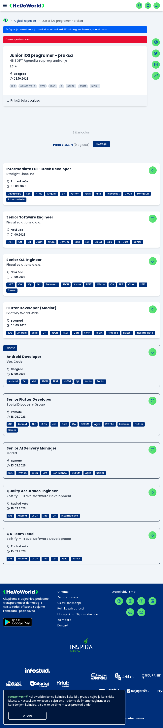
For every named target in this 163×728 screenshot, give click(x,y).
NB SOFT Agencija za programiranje (38, 60)
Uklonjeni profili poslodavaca (77, 614)
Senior (137, 242)
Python (75, 193)
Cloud (128, 193)
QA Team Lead (20, 533)
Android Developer (24, 356)
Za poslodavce (67, 597)
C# (20, 242)
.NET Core (122, 242)
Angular (51, 193)
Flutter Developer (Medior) (31, 307)
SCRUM (85, 424)
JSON (87, 193)
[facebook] (156, 42)
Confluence (59, 473)
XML (34, 381)
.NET (10, 242)
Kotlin (99, 332)
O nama (63, 592)
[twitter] (156, 53)
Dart (76, 332)
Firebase (113, 332)
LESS (109, 242)
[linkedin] (156, 65)
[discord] (130, 612)
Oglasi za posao (25, 21)
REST (98, 193)
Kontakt (62, 625)
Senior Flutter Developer (29, 399)
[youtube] (141, 601)
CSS (28, 193)
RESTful (109, 424)
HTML (39, 193)
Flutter (127, 332)
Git (63, 193)
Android (22, 332)
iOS (10, 332)
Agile (97, 424)
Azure (51, 242)
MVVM (67, 381)
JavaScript (14, 193)
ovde (87, 705)
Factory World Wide (22, 313)
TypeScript (113, 193)
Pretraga (101, 144)
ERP (87, 242)
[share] (156, 76)
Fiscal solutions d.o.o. (23, 222)
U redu (27, 716)
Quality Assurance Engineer (32, 490)
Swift (87, 332)
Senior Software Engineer (29, 217)
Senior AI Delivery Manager (31, 448)
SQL (29, 284)
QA (112, 284)
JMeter (101, 284)
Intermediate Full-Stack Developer (38, 168)
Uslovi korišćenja (69, 603)
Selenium (51, 284)
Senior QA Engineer (24, 259)
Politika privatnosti (70, 608)
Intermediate (16, 199)
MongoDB (143, 193)
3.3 (12, 66)
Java (35, 332)
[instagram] (130, 601)
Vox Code (14, 361)
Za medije (64, 620)
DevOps (65, 242)
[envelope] (141, 612)
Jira (54, 424)
